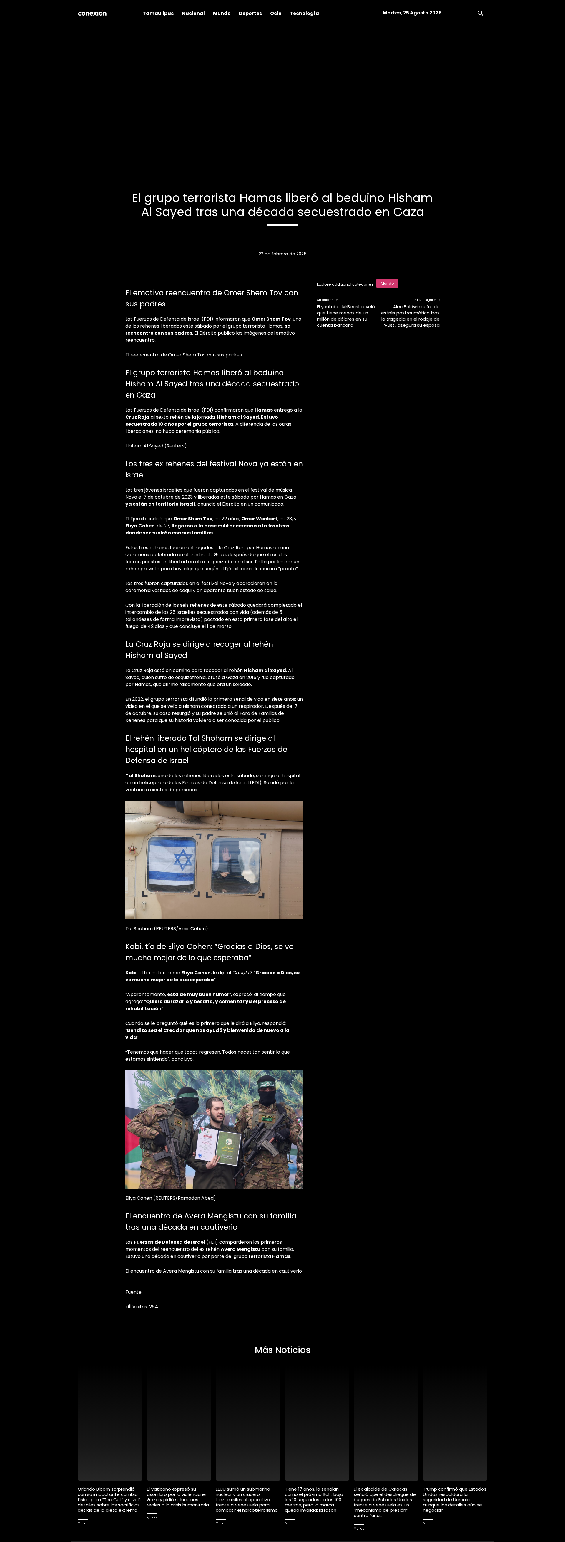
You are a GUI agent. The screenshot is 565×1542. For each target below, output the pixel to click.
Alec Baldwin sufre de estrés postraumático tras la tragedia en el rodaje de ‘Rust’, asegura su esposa (410, 316)
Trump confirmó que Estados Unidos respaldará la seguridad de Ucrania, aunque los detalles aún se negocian (454, 1499)
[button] (480, 13)
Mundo (387, 283)
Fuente (133, 1292)
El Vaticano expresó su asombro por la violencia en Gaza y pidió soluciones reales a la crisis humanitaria (178, 1497)
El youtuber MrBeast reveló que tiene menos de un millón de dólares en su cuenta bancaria (346, 316)
